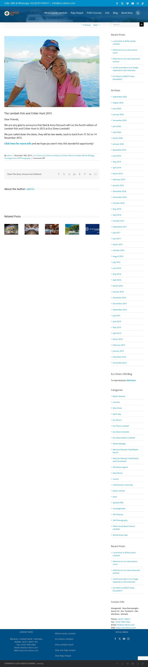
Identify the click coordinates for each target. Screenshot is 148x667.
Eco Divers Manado (121, 431)
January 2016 (118, 291)
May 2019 (117, 161)
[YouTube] (124, 639)
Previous (87, 25)
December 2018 (119, 191)
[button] (138, 12)
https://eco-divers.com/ (126, 627)
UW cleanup (118, 514)
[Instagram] (128, 639)
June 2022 (117, 126)
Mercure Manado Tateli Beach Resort (125, 451)
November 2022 (119, 120)
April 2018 (117, 215)
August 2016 (118, 256)
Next (95, 25)
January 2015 (118, 351)
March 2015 (118, 339)
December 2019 (119, 150)
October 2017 (118, 220)
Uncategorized (10, 158)
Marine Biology (88, 155)
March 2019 (118, 173)
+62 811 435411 (124, 619)
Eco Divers (38, 155)
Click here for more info (17, 143)
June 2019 (117, 155)
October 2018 (118, 203)
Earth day (117, 414)
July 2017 (116, 232)
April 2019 (117, 167)
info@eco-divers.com (63, 3)
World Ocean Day (120, 535)
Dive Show (117, 408)
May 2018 (117, 209)
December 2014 (119, 357)
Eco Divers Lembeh (51, 155)
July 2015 (116, 315)
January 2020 (118, 144)
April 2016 (117, 280)
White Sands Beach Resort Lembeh (124, 527)
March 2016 (118, 285)
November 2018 (119, 197)
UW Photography (24, 158)
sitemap (40, 663)
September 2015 (120, 309)
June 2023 (117, 108)
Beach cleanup (119, 396)
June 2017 (117, 238)
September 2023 (120, 96)
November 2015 (119, 303)
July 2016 (116, 262)
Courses (116, 402)
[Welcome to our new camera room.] (31, 225)
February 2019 (119, 179)
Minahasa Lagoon (120, 467)
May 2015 (117, 327)
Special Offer (118, 502)
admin (9, 155)
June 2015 (117, 321)
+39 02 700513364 (122, 622)
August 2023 (118, 102)
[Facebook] (115, 639)
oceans (116, 479)
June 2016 (117, 268)
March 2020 (118, 138)
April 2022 (117, 132)
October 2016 (118, 250)
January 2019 (118, 185)
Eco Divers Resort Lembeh (70, 155)
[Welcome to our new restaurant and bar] (52, 225)
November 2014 (119, 362)
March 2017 (118, 244)
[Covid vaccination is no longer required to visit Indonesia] (72, 225)
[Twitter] (120, 639)
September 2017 (120, 226)
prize (115, 496)
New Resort (118, 473)
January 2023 (118, 114)
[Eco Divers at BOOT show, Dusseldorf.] (92, 225)
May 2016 (117, 274)
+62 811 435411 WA (29, 641)
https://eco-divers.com (28, 650)
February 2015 (119, 345)
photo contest (119, 490)
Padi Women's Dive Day (123, 485)
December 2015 (119, 297)
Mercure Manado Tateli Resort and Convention (126, 459)
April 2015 (117, 333)
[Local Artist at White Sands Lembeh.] (11, 225)
